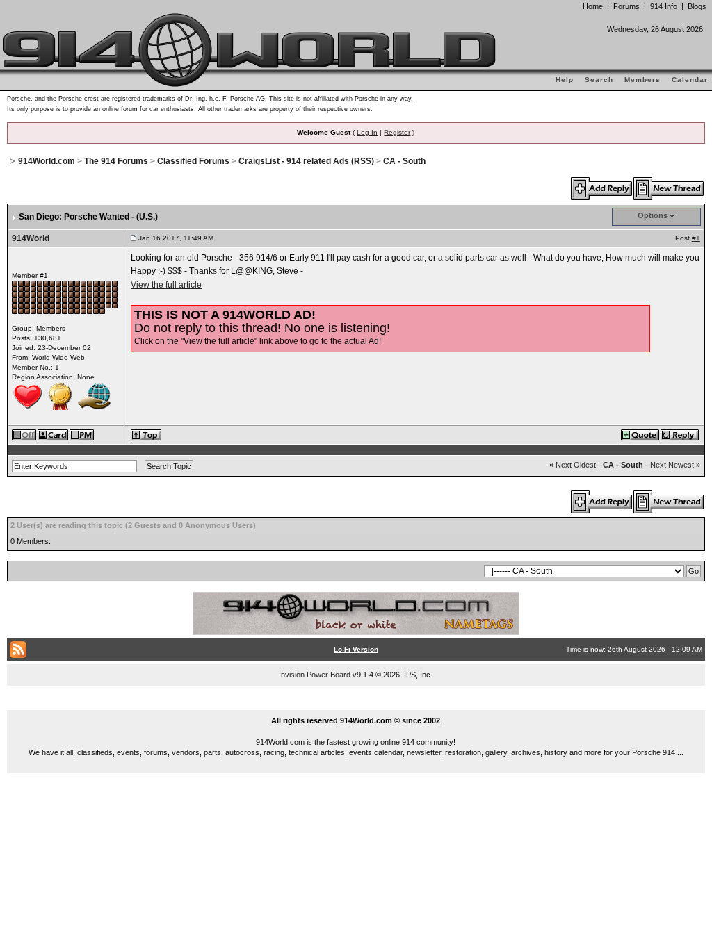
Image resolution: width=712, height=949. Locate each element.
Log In (367, 132)
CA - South (404, 161)
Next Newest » (675, 465)
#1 (696, 238)
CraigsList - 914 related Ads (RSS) (306, 161)
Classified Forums (193, 161)
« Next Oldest (572, 465)
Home (593, 6)
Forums (626, 6)
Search (599, 79)
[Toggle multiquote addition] (641, 434)
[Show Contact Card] (54, 434)
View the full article (166, 285)
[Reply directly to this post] (680, 434)
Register (397, 132)
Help (565, 79)
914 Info (663, 6)
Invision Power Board (314, 674)
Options (653, 215)
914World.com (46, 161)
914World (30, 238)
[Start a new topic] (669, 188)
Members (642, 79)
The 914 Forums (116, 161)
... (356, 704)
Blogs (697, 6)
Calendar (690, 79)
